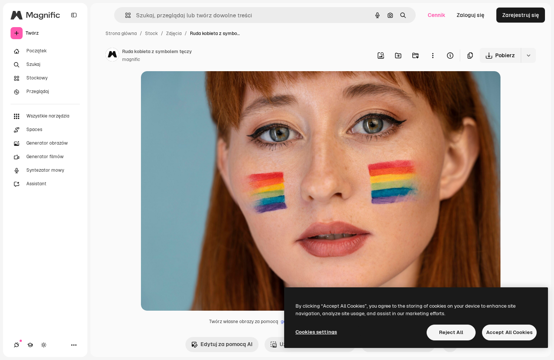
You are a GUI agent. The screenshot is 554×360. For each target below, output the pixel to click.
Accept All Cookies (509, 332)
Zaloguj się (470, 15)
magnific (131, 59)
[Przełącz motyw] (44, 345)
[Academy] (30, 345)
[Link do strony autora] (112, 56)
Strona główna (121, 34)
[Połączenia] (17, 345)
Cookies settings (316, 332)
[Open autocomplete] (125, 15)
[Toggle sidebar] (74, 15)
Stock (151, 34)
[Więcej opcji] (432, 55)
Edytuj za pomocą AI (226, 344)
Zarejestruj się (520, 15)
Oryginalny (193, 85)
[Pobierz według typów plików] (528, 55)
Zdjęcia (174, 34)
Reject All (451, 332)
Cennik (436, 15)
